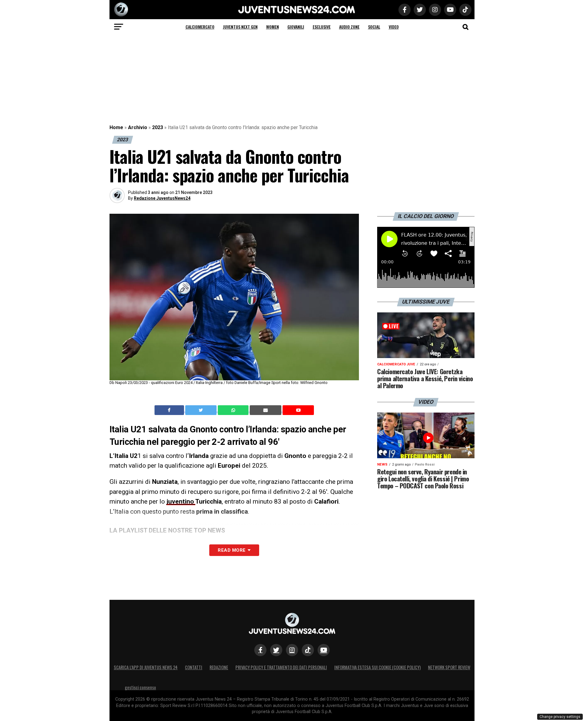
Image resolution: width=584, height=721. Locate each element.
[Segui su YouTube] (324, 650)
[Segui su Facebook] (260, 650)
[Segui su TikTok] (308, 650)
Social (374, 26)
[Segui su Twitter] (276, 650)
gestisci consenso (140, 687)
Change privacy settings (560, 717)
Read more (231, 550)
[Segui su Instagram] (292, 650)
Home (116, 127)
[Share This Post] (234, 410)
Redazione (219, 667)
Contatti (193, 667)
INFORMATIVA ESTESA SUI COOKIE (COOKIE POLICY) (377, 667)
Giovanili (295, 26)
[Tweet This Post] (201, 410)
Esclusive (322, 26)
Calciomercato (200, 26)
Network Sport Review (449, 667)
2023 (157, 127)
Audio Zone (349, 26)
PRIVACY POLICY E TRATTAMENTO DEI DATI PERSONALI (281, 667)
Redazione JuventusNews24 (162, 198)
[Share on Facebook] (170, 410)
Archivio (137, 127)
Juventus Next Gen (240, 26)
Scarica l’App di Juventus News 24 (146, 667)
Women (272, 26)
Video (394, 26)
